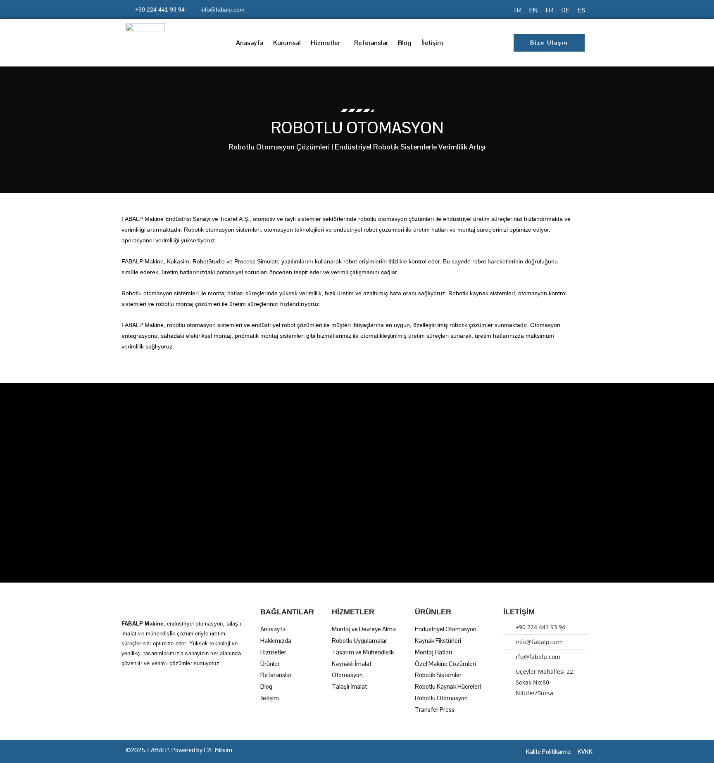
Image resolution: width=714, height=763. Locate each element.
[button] (327, 43)
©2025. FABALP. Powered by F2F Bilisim (179, 750)
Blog (405, 42)
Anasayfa (249, 42)
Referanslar (371, 42)
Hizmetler (325, 42)
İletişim (432, 42)
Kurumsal (287, 42)
